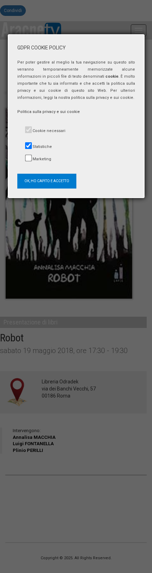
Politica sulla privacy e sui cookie (48, 111)
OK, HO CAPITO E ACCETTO (46, 181)
